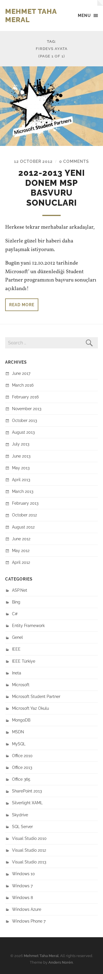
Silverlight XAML (27, 802)
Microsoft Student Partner (36, 696)
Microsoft (20, 684)
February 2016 (25, 396)
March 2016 (22, 385)
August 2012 (23, 526)
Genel (17, 637)
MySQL (18, 743)
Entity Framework (28, 625)
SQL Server (22, 826)
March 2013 (22, 491)
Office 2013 (22, 767)
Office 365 (21, 779)
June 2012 (21, 538)
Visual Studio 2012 (29, 850)
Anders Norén (60, 962)
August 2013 (23, 432)
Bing (16, 601)
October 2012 (24, 514)
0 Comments (74, 161)
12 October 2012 (33, 161)
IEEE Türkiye (23, 661)
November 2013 (26, 408)
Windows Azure (26, 909)
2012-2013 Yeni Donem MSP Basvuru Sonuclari (51, 188)
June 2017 (21, 373)
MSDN (18, 731)
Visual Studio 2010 (29, 838)
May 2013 (20, 467)
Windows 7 (22, 885)
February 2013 (25, 503)
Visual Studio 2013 (29, 861)
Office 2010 (22, 755)
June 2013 (21, 456)
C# (15, 613)
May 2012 (20, 550)
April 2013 (21, 479)
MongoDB (21, 720)
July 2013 (20, 443)
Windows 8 (22, 897)
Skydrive (20, 814)
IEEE (16, 649)
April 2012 (21, 562)
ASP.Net (19, 590)
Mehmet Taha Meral (41, 956)
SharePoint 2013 (27, 790)
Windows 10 (23, 873)
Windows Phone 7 (28, 921)
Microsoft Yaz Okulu (30, 708)
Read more (21, 304)
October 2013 (24, 420)
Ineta (16, 672)
